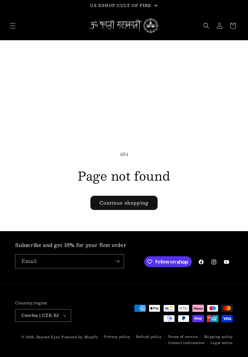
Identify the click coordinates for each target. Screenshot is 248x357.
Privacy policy (117, 336)
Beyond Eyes (48, 337)
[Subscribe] (117, 261)
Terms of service (183, 336)
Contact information (186, 343)
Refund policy (149, 336)
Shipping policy (218, 336)
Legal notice (221, 343)
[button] (12, 25)
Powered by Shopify (79, 337)
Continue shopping (124, 202)
